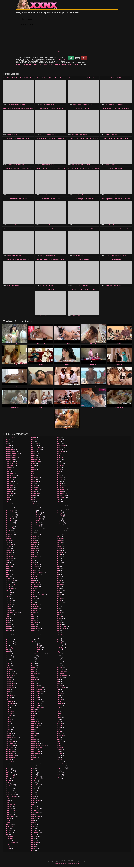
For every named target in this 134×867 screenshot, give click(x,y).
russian (86, 285)
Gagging (33, 503)
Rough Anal (60, 523)
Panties (33, 834)
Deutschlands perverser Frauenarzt (116, 229)
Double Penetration (11, 797)
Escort (8, 820)
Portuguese (60, 465)
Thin (58, 681)
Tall (58, 656)
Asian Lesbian (10, 517)
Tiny (58, 697)
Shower (59, 562)
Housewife (34, 604)
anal (106, 195)
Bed (7, 572)
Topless (59, 717)
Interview (33, 630)
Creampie (9, 733)
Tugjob (59, 721)
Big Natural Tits (10, 584)
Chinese (8, 677)
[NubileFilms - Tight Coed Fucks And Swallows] (18, 91)
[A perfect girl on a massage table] (18, 152)
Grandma (34, 550)
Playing (59, 455)
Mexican (33, 757)
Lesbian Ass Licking (37, 687)
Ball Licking (9, 556)
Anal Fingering (10, 483)
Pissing (59, 453)
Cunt (7, 763)
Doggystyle (9, 785)
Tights (58, 695)
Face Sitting (9, 838)
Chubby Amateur (11, 683)
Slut (58, 578)
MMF (32, 729)
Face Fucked (9, 836)
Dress (7, 799)
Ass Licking (9, 529)
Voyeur (59, 743)
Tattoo (58, 660)
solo (10, 134)
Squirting (59, 616)
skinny (18, 104)
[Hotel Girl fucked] (83, 272)
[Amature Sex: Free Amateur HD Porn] (83, 303)
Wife (58, 757)
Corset (8, 717)
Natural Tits (34, 787)
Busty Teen (9, 644)
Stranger (59, 622)
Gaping (33, 509)
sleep (47, 195)
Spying (59, 614)
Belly (7, 576)
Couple (8, 727)
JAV (32, 640)
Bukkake (8, 634)
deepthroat (23, 104)
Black (7, 598)
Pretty (58, 471)
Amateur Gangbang (11, 453)
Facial (8, 840)
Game (33, 505)
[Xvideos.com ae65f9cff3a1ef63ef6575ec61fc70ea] (50, 303)
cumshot (88, 164)
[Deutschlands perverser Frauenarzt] (116, 242)
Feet (32, 441)
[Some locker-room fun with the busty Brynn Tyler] (18, 242)
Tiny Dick (59, 699)
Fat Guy (33, 437)
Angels (8, 495)
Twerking (59, 723)
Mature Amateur (35, 753)
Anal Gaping (9, 487)
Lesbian (33, 683)
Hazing (33, 578)
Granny (33, 554)
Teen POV (59, 677)
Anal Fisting (9, 485)
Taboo (58, 654)
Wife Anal (59, 759)
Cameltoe (9, 654)
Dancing (51, 64)
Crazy (7, 731)
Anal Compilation (11, 475)
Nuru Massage (35, 801)
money (115, 134)
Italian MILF (34, 638)
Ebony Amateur (10, 804)
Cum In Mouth (10, 745)
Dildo (7, 773)
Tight (58, 691)
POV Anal (34, 830)
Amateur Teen (27, 64)
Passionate (34, 842)
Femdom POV (35, 449)
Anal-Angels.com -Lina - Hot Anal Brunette (116, 199)
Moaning (33, 767)
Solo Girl (59, 594)
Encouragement (10, 816)
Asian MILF (9, 519)
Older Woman (35, 812)
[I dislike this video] (84, 58)
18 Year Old (9, 437)
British (8, 628)
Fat (7, 850)
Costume (8, 721)
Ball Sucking (9, 558)
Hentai (33, 580)
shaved (14, 104)
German (33, 511)
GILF (32, 501)
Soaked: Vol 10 (116, 78)
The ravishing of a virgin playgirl (83, 199)
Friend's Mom (35, 493)
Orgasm (33, 818)
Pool (58, 461)
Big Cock (8, 582)
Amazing (8, 467)
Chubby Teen (10, 687)
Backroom (9, 552)
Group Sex (34, 556)
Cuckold (8, 735)
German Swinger (36, 525)
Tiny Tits (59, 701)
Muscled (33, 781)
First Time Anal (35, 461)
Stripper (59, 632)
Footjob (33, 479)
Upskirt (59, 729)
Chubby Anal (9, 685)
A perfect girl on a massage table (18, 138)
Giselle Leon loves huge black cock (18, 259)
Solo (58, 592)
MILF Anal (34, 721)
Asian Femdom (10, 513)
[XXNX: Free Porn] (37, 4)
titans (11, 225)
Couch (8, 723)
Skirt (58, 570)
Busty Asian (9, 640)
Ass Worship (9, 535)
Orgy (32, 820)
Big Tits (8, 586)
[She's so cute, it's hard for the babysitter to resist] (83, 91)
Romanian (59, 517)
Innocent (33, 618)
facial (48, 104)
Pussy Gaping (60, 487)
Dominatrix (9, 791)
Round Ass (60, 525)
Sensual (59, 546)
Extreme (8, 832)
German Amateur (36, 513)
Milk (32, 761)
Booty (45, 64)
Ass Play (8, 531)
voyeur (20, 164)
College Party (10, 711)
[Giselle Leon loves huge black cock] (18, 272)
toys (106, 164)
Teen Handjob (61, 673)
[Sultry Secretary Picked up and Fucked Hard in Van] (50, 152)
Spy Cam (59, 612)
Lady (32, 671)
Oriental (33, 822)
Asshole (8, 537)
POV (32, 828)
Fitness (33, 467)
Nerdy (33, 793)
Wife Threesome (61, 769)
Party (32, 840)
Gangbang (34, 507)
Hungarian (34, 610)
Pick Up (59, 443)
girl (111, 164)
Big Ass (8, 578)
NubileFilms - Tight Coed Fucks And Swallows (18, 78)
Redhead (59, 503)
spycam (116, 285)
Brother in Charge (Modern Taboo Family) (51, 78)
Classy (8, 691)
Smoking (59, 582)
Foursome (34, 481)
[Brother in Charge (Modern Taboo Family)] (50, 91)
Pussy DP (59, 483)
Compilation (9, 715)
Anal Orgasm (10, 489)
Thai (58, 679)
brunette (83, 164)
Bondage (8, 614)
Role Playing (60, 515)
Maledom (34, 733)
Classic (8, 689)
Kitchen (33, 668)
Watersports (60, 747)
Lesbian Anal (35, 685)
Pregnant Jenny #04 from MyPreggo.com (18, 168)
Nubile (33, 797)
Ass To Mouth (10, 533)
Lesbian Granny (35, 693)
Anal (7, 471)
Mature (33, 749)
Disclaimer (57, 863)
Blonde (40, 64)
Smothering (60, 584)
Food (32, 473)
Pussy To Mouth (61, 497)
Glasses (33, 541)
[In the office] (50, 242)
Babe (35, 64)
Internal (33, 624)
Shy (58, 564)
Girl (32, 533)
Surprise (59, 646)
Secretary (59, 541)
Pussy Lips (60, 491)
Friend (57, 64)
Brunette (8, 630)
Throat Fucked (61, 687)
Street (58, 630)
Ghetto (33, 531)
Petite (58, 437)
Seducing (59, 542)
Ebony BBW (9, 808)
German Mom (35, 523)
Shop (58, 558)
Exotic (8, 828)
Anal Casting (9, 473)
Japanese (34, 644)
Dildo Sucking (10, 777)
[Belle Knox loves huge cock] (50, 212)
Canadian (9, 658)
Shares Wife (60, 552)
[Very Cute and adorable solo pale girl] (116, 152)
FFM (7, 834)
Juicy (32, 662)
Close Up (8, 697)
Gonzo (33, 546)
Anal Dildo (9, 481)
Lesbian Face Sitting (37, 691)
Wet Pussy (59, 753)
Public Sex (60, 477)
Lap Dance (34, 673)
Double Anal (9, 793)
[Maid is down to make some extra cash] (116, 121)
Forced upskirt (116, 259)
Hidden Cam (35, 584)
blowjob (9, 104)
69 (7, 443)
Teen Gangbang (61, 671)
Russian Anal (60, 531)
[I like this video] (71, 58)
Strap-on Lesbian (61, 628)
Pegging (33, 846)
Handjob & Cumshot (37, 572)
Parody (33, 838)
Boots (7, 618)
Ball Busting (9, 554)
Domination (9, 789)
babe (113, 164)
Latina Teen (34, 679)
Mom (32, 771)
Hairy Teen (34, 568)
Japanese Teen (35, 652)
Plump (58, 459)
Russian (59, 527)
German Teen (35, 527)
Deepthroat (9, 771)
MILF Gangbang (36, 723)
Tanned (59, 658)
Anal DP (8, 479)
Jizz (32, 658)
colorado (52, 255)
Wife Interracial (61, 767)
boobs (79, 255)
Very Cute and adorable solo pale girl (116, 138)
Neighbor (34, 791)
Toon (58, 715)
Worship (59, 775)
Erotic (7, 818)
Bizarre (8, 596)
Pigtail (58, 449)
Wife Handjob (60, 763)
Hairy (32, 562)
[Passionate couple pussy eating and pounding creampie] (50, 121)
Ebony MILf (9, 812)
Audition (8, 539)
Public (58, 475)
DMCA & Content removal (67, 863)
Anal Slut (8, 491)
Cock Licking (9, 701)
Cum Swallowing (11, 755)
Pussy (70, 64)
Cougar (8, 725)
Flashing (33, 469)
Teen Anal (59, 668)
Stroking (59, 636)
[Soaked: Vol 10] (116, 91)
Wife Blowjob (60, 761)
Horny (33, 596)
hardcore (47, 134)
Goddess (33, 544)
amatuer (87, 225)
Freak (33, 483)
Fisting (33, 465)
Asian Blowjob (10, 511)
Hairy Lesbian (35, 564)
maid (111, 134)
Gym (32, 558)
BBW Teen (9, 544)
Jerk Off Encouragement (38, 654)
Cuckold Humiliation (12, 737)
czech (48, 164)
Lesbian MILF (35, 697)
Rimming (59, 513)
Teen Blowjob (60, 670)
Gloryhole (34, 542)
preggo (22, 195)
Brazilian (8, 626)
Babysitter (9, 550)
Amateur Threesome (12, 463)
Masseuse (34, 741)
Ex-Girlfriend (9, 826)
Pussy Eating (60, 485)
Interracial (34, 626)
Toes (58, 711)
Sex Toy (59, 550)
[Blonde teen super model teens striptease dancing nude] (83, 242)
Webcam (59, 749)
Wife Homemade (61, 765)
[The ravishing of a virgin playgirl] (83, 212)
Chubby (8, 681)
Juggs (33, 660)
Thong (58, 683)
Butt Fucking (9, 648)
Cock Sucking (10, 705)
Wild (58, 771)
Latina (33, 677)
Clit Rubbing (9, 695)
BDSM (8, 546)
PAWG (33, 826)
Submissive (60, 644)
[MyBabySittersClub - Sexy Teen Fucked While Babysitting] (83, 152)
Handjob (33, 570)
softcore (74, 134)
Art (7, 501)
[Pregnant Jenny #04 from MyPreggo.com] (18, 182)
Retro (58, 507)
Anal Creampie (10, 477)
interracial (42, 285)
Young (58, 779)
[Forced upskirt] (116, 272)
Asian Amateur (10, 505)
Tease (58, 664)
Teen (58, 666)
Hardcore (34, 576)
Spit (58, 608)
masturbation (81, 104)
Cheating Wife (10, 673)
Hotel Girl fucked (83, 259)
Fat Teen (33, 439)
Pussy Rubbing (61, 493)
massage (14, 164)
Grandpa (33, 552)
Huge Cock (34, 606)
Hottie (33, 602)
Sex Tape (59, 548)
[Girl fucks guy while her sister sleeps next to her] (50, 182)
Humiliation (34, 608)
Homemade (34, 592)
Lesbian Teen (35, 705)
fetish (106, 104)
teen (41, 104)
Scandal (59, 535)
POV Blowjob (35, 832)
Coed (7, 707)
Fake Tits (8, 844)
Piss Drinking (60, 451)
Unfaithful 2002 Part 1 (83, 108)
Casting (8, 666)
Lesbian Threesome (37, 707)
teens (41, 225)
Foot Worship (35, 477)
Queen (58, 499)
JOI (32, 642)
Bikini (7, 590)
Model (33, 769)
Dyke (7, 801)
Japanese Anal (35, 646)
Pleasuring (60, 457)
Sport (58, 610)
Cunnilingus (9, 761)
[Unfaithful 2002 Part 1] (83, 121)
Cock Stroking (10, 703)
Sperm (58, 606)
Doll (7, 787)
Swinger (59, 652)
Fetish (33, 451)
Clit (7, 693)
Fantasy (8, 846)
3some (8, 441)
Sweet (58, 650)
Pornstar (59, 463)
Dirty (7, 779)
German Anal (35, 515)
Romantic (59, 519)
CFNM (8, 652)
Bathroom (9, 566)
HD (32, 560)
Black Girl (9, 602)
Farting (8, 848)
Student (59, 640)
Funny (33, 499)
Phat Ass (59, 439)
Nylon (33, 802)
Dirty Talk (8, 781)
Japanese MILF (35, 650)
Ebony (8, 802)
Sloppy (59, 576)
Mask (32, 737)
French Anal (34, 489)
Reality (59, 501)
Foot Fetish (34, 475)
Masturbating (35, 743)
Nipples (33, 795)
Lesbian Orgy (35, 703)
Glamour (33, 539)
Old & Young (34, 808)
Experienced (9, 830)
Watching (59, 745)
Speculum (59, 604)
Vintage (59, 733)
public (52, 164)
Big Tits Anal (9, 588)
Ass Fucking (9, 527)
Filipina (33, 455)
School (59, 537)
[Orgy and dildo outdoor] (116, 182)
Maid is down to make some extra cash (116, 108)
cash (118, 134)
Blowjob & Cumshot (11, 612)
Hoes (32, 588)
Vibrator (59, 731)
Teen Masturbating (62, 675)
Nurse (33, 799)
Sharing (59, 554)
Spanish (59, 600)
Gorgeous (34, 548)
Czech (8, 767)
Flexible (33, 471)
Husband (34, 612)
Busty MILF (9, 642)
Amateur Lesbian (11, 457)
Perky (33, 850)
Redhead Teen (61, 505)
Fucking (33, 495)
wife (81, 134)
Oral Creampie (35, 816)
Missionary (34, 763)
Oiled (32, 806)
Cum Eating (9, 743)
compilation (115, 104)
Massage (34, 739)
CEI (7, 650)
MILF (32, 719)
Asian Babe (9, 509)
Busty (7, 636)
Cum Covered (10, 741)
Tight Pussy (60, 693)
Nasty (33, 783)
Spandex (59, 598)
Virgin (58, 737)
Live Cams (34, 711)
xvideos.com (60, 59)
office (46, 255)
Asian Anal (9, 507)
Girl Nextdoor (35, 535)
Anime (8, 497)
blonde (12, 195)
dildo (13, 134)
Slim (58, 574)
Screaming (60, 539)
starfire (15, 225)
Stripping (59, 634)
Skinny (58, 568)
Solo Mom (59, 596)
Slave (58, 572)
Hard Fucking (35, 574)
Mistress (33, 765)
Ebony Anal (9, 806)
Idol (32, 614)
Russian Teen (60, 533)
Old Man (33, 810)
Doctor (8, 783)
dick (50, 225)
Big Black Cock (10, 580)
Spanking (59, 602)
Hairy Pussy (34, 566)
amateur (74, 104)
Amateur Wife (10, 465)
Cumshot (8, 759)
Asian (7, 503)
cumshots (107, 225)
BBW (7, 542)
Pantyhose (34, 836)
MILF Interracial (35, 725)
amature (79, 315)
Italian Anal (34, 636)
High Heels (34, 586)
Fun (32, 497)
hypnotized (48, 315)
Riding (58, 511)
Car (7, 660)
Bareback (9, 564)
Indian (33, 616)
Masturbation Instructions (38, 745)
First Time (34, 459)
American (9, 469)
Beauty (8, 570)
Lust (32, 717)
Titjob (58, 707)
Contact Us (76, 863)
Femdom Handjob (36, 447)
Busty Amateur (10, 638)
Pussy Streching (61, 495)
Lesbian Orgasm (36, 701)
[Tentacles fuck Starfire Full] (18, 212)
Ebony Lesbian (10, 810)
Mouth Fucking (35, 779)
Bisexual (8, 592)
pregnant (16, 195)
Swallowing (60, 648)
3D (7, 439)
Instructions (34, 622)
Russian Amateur (61, 529)
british (118, 195)
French (33, 485)
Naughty (33, 789)
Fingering (34, 457)
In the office (51, 229)
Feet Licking (34, 443)
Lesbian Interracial (36, 695)
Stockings (59, 618)
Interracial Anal (35, 628)
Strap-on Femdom (62, 626)
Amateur (18, 64)
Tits (58, 709)
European (9, 824)
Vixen (58, 739)
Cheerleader (9, 675)
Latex (32, 675)
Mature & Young (35, 751)
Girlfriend (64, 64)
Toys (58, 719)
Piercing (59, 447)
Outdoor (33, 824)
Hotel (32, 600)
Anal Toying (9, 493)
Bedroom (8, 574)
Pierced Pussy (61, 445)
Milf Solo (33, 759)
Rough (58, 521)
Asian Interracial (10, 515)
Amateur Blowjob (11, 451)
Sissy (58, 566)
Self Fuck (59, 544)
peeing (110, 104)
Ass (7, 525)
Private (59, 473)
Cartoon (8, 662)
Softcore (59, 590)
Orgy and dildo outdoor (116, 168)
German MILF (35, 521)
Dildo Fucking (10, 775)
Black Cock (9, 600)
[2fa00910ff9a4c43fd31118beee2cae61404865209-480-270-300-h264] (83, 182)
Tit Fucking (60, 703)
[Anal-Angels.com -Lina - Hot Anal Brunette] (116, 212)
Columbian (9, 713)
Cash (7, 664)
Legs (32, 681)
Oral (32, 814)
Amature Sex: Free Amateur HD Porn (83, 289)
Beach (8, 568)
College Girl (9, 709)
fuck (78, 134)
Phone (58, 441)
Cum (7, 739)
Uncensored (60, 725)
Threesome (60, 685)
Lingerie (33, 709)
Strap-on (59, 624)
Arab (7, 499)
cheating (84, 134)
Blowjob (8, 610)
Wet (58, 751)
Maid (32, 731)
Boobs (8, 616)
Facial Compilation (11, 842)
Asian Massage (10, 521)
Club (7, 699)
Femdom (33, 445)
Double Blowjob (10, 795)
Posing (59, 467)
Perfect (33, 848)
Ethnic (8, 822)
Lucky (33, 715)
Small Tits (59, 580)
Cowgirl (8, 729)
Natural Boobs (35, 785)
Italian (33, 632)
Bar (7, 562)
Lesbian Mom (35, 699)
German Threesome (37, 529)
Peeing (33, 844)
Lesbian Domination (37, 689)
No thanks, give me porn (60, 51)
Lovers (33, 713)
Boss (7, 622)
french (114, 195)
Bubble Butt (9, 632)
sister (44, 195)
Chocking (9, 679)
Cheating (8, 671)
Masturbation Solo (36, 747)
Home (33, 590)
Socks (58, 588)
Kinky (32, 664)
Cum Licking (9, 747)
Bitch (7, 594)
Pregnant (59, 469)
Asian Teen (9, 523)
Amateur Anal (10, 449)
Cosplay (8, 719)
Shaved (76, 64)
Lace (32, 670)
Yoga (58, 777)
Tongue (59, 713)
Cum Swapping (10, 757)
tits (8, 134)
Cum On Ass (9, 749)
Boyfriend (9, 624)
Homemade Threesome (38, 594)
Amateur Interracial (11, 455)
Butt (7, 646)
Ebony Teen (9, 814)
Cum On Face (10, 751)
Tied (58, 689)
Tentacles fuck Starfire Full (18, 199)
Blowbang (9, 608)
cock (47, 225)
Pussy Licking (60, 489)
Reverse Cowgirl (61, 509)
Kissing (33, 666)
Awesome (9, 541)
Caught (8, 668)
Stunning (59, 642)
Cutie (7, 765)
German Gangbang (36, 517)
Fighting (33, 453)
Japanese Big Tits (36, 648)
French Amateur (35, 487)
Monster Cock (35, 777)
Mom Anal (34, 773)
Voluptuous (60, 741)
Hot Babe (34, 598)
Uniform (59, 727)
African (8, 445)
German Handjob (36, 519)
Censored (9, 670)
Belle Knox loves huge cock (51, 199)
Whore (58, 755)
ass (16, 134)
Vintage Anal (60, 735)
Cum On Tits (9, 753)
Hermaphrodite (35, 582)
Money (33, 775)
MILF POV (34, 727)
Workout (59, 773)
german (107, 255)
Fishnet (33, 463)
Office (33, 804)
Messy (33, 755)
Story (58, 620)
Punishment (60, 479)
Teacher (59, 662)
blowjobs (74, 285)
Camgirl (8, 656)
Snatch (59, 586)
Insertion (33, 620)
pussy (121, 104)
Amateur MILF (10, 459)
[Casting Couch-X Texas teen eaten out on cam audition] (50, 272)
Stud (58, 638)
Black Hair (9, 604)
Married (33, 735)
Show (58, 560)
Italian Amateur (35, 634)
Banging (8, 560)
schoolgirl (80, 195)
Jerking (33, 656)
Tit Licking (59, 705)
